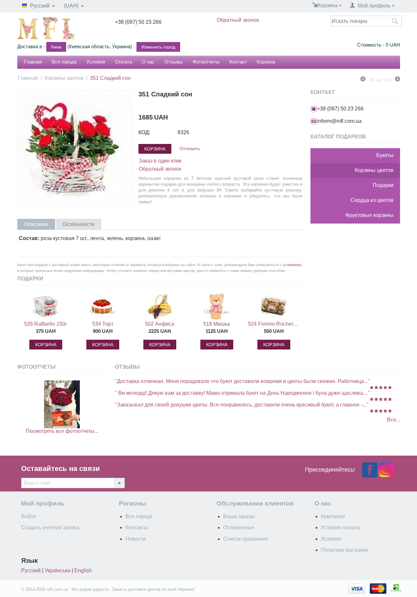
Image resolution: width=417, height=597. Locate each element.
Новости (135, 539)
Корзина (266, 61)
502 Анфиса (159, 324)
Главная (33, 61)
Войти (28, 516)
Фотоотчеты (206, 61)
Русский (31, 570)
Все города (64, 61)
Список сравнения (245, 539)
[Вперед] (397, 79)
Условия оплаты (340, 527)
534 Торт (102, 324)
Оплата (123, 61)
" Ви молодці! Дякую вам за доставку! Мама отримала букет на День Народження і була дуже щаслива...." (242, 393)
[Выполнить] (119, 483)
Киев (56, 47)
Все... (393, 419)
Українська (57, 570)
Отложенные (238, 527)
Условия (95, 61)
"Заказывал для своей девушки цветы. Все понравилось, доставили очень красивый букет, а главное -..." (241, 404)
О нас (148, 61)
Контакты (136, 527)
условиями (292, 265)
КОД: (144, 132)
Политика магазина (344, 550)
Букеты (385, 155)
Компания (333, 516)
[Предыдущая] (363, 79)
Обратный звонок (238, 20)
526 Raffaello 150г (45, 324)
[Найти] (395, 21)
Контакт (238, 61)
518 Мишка (216, 324)
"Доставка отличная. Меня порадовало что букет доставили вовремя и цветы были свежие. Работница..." (242, 381)
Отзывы (174, 61)
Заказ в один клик (160, 160)
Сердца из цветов (372, 200)
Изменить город (158, 47)
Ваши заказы (239, 516)
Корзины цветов (64, 78)
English (83, 570)
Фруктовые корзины (369, 215)
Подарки (383, 185)
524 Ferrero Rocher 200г (273, 324)
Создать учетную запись (50, 527)
